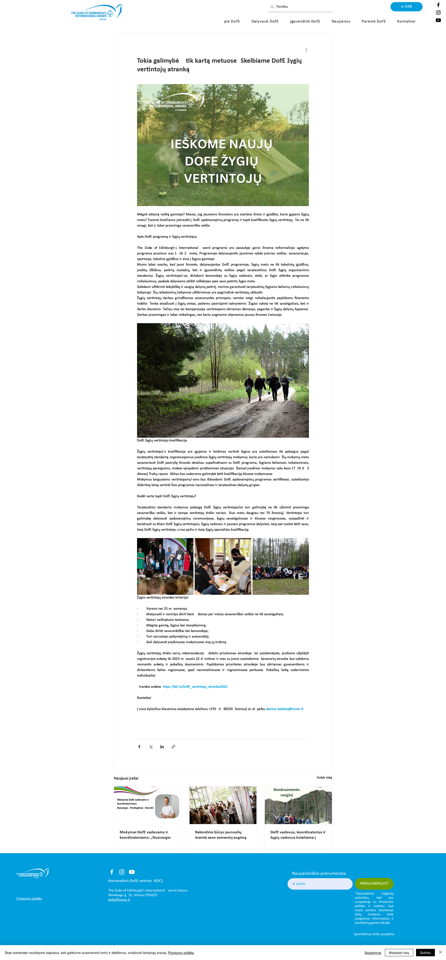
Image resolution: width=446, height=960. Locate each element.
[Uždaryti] (440, 952)
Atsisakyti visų (399, 952)
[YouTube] (131, 871)
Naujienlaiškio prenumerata (319, 873)
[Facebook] (438, 5)
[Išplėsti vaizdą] (165, 566)
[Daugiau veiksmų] (306, 50)
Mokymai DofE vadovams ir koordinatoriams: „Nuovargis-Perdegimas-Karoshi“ (145, 835)
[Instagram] (438, 13)
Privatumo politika (181, 952)
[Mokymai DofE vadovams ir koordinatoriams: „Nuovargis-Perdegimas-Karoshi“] (147, 805)
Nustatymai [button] (373, 952)
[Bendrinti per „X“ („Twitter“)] (150, 746)
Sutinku (425, 952)
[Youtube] (438, 20)
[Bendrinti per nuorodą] (173, 746)
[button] (233, 21)
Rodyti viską (324, 777)
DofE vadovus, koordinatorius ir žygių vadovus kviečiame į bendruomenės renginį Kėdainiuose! (297, 835)
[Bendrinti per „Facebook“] (139, 746)
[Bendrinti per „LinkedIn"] (162, 746)
